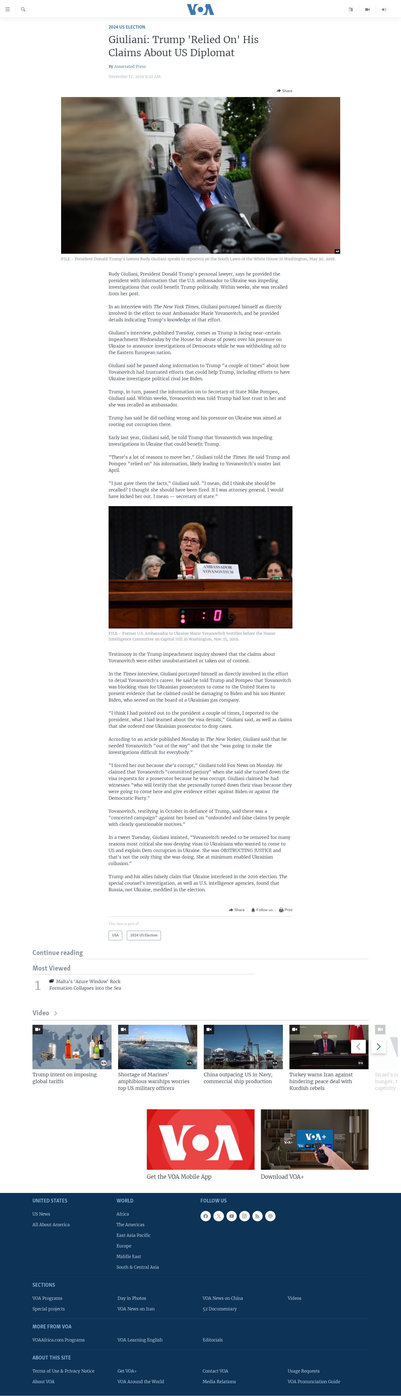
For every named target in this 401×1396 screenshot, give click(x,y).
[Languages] (351, 9)
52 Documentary (220, 1309)
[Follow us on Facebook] (205, 1216)
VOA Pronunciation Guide (314, 1381)
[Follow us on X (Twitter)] (218, 1216)
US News (41, 1214)
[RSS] (257, 1216)
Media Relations (219, 1381)
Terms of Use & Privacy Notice (63, 1371)
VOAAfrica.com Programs (58, 1340)
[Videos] (367, 9)
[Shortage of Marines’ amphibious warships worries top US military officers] (157, 1047)
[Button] (284, 90)
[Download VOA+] (315, 1139)
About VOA (43, 1381)
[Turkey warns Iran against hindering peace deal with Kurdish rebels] (329, 1047)
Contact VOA (215, 1371)
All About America (51, 1224)
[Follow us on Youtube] (231, 1216)
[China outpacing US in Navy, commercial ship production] (243, 1047)
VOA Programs (47, 1298)
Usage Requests (304, 1371)
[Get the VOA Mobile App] (201, 1139)
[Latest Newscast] (384, 9)
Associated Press (130, 66)
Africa (122, 1214)
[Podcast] (270, 1216)
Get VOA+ (127, 1371)
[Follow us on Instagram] (244, 1216)
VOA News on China (223, 1298)
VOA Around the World (141, 1381)
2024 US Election (127, 27)
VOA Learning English (140, 1340)
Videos (294, 1298)
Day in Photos (132, 1298)
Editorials (213, 1340)
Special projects (48, 1309)
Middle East (128, 1256)
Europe (123, 1246)
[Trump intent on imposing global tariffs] (72, 1047)
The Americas (130, 1224)
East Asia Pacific (133, 1235)
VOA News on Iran (136, 1309)
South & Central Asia (137, 1267)
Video (40, 1013)
